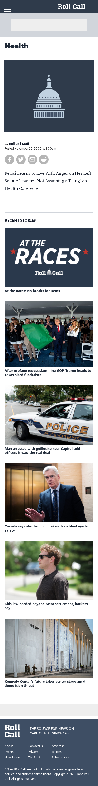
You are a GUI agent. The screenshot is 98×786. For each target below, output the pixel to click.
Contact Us (35, 746)
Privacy (33, 752)
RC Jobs (57, 752)
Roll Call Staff (19, 143)
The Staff (34, 757)
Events (9, 752)
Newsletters (13, 757)
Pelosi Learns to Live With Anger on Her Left (48, 173)
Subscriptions (61, 757)
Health (16, 46)
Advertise (58, 746)
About (9, 746)
